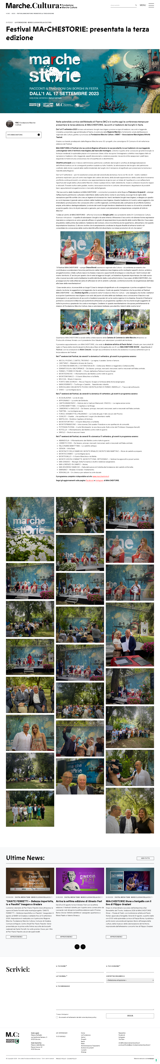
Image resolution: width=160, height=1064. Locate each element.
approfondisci (16, 937)
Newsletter (122, 1033)
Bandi (83, 1042)
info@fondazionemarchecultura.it (129, 1043)
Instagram (100, 480)
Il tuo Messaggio (63, 986)
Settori (83, 1037)
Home (8, 13)
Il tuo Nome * (61, 966)
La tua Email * (61, 976)
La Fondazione (21, 23)
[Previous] (77, 947)
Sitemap (83, 1052)
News (13, 13)
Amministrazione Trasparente (90, 1046)
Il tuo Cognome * (113, 966)
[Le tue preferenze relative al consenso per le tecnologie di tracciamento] (156, 1060)
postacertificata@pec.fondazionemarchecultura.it (134, 1045)
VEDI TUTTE (145, 858)
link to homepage (44, 5)
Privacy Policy (61, 1059)
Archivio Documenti (87, 1048)
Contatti (83, 1050)
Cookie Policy (72, 1059)
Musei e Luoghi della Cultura (39, 23)
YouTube (121, 1039)
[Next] (83, 947)
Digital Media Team (21, 897)
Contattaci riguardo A (115, 976)
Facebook (90, 480)
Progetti (83, 1039)
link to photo (30, 529)
